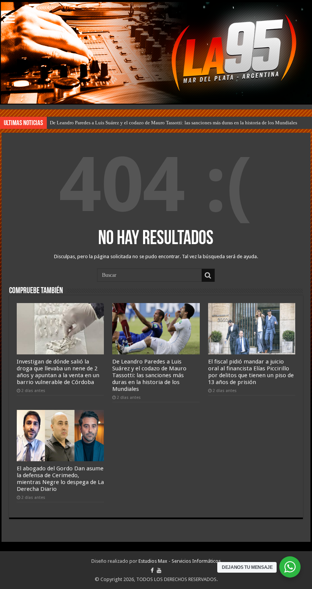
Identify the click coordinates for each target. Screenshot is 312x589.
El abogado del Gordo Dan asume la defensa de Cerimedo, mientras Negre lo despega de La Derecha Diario (60, 478)
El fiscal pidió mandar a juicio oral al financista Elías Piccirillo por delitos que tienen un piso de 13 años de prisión (251, 372)
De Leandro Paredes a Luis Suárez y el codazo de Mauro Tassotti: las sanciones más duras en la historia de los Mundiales (173, 122)
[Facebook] (152, 570)
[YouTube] (159, 570)
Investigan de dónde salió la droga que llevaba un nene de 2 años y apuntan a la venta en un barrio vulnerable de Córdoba (58, 372)
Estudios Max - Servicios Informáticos (179, 561)
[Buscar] (208, 275)
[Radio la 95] (156, 53)
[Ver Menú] (9, 20)
